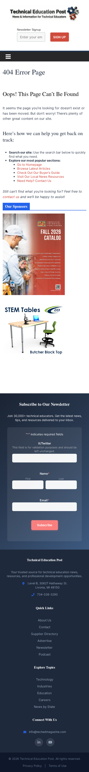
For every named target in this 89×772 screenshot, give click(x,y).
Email (44, 500)
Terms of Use (57, 765)
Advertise (44, 641)
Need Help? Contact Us (34, 181)
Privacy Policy (32, 765)
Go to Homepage (29, 165)
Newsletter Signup (29, 29)
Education (44, 693)
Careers (45, 700)
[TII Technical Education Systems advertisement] (34, 367)
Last (61, 478)
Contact (44, 627)
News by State (44, 707)
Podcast (45, 654)
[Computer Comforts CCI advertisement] (34, 301)
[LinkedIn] (39, 742)
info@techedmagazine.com (47, 732)
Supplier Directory (44, 634)
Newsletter (44, 648)
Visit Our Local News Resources (40, 177)
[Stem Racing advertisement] (34, 380)
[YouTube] (50, 742)
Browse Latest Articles (33, 168)
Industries (44, 686)
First (27, 478)
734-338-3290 (47, 594)
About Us (44, 620)
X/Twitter (44, 443)
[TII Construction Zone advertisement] (34, 371)
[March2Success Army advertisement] (34, 376)
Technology (44, 679)
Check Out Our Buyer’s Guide (38, 173)
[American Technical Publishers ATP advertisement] (34, 215)
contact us (11, 197)
